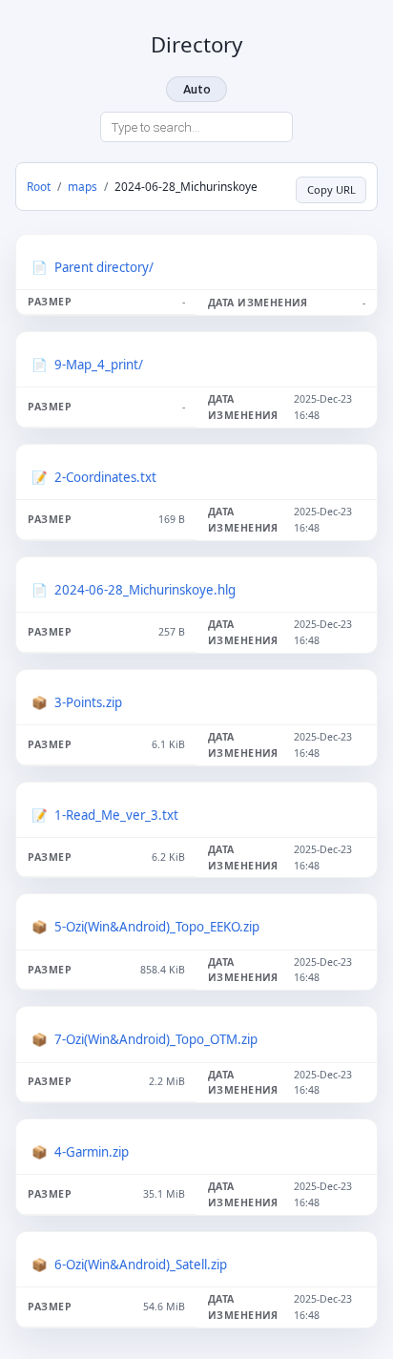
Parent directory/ (104, 267)
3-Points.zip (88, 702)
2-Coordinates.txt (105, 477)
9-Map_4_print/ (98, 364)
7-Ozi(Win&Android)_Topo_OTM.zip (156, 1039)
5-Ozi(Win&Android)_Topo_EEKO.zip (156, 926)
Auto (197, 89)
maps (82, 186)
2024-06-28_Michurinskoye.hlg (145, 589)
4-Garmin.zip (91, 1151)
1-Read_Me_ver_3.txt (116, 815)
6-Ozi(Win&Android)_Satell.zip (140, 1264)
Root (39, 186)
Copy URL (331, 189)
